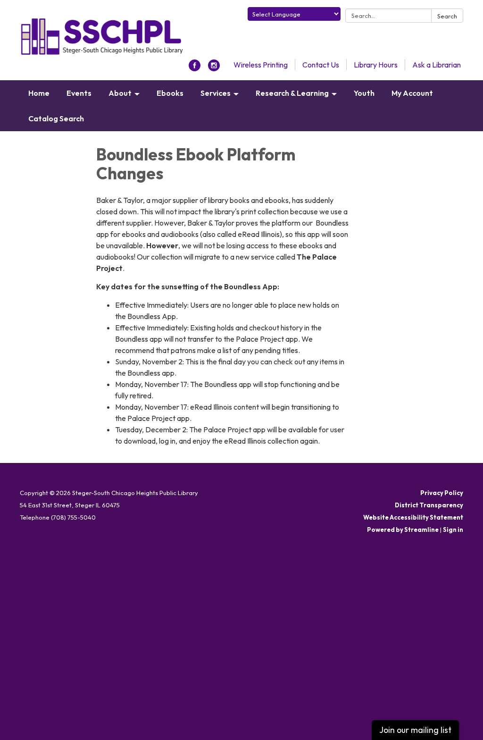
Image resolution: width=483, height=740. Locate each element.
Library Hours (376, 64)
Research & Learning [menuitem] (292, 93)
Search (447, 16)
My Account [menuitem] (412, 93)
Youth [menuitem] (364, 93)
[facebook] (194, 68)
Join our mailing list (415, 729)
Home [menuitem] (39, 93)
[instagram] (214, 68)
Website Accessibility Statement (413, 517)
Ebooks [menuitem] (170, 93)
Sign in (453, 529)
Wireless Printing (260, 64)
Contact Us (320, 64)
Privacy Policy (441, 492)
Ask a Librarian (436, 64)
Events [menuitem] (79, 93)
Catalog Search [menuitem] (56, 118)
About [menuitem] (120, 93)
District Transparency (429, 505)
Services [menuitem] (215, 93)
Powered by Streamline (403, 529)
